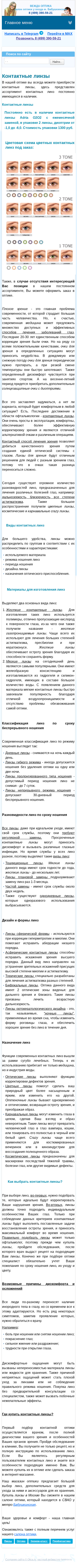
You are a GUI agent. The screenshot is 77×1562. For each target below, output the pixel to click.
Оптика (21, 1541)
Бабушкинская (24, 1504)
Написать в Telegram (21, 33)
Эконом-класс (39, 1541)
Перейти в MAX (59, 33)
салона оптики (25, 1534)
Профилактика (62, 1541)
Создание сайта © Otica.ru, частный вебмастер (32, 1559)
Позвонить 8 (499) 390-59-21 (38, 38)
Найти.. (57, 61)
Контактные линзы (26, 76)
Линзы (8, 1541)
